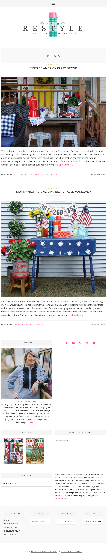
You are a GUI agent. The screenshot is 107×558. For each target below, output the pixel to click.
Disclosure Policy (12, 531)
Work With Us (10, 527)
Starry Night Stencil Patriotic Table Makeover (53, 191)
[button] (53, 3)
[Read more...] (66, 164)
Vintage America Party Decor (53, 68)
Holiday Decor (37, 174)
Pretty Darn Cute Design (71, 552)
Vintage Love (51, 174)
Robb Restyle (53, 24)
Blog (6, 520)
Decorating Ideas (21, 174)
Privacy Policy (10, 534)
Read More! (32, 422)
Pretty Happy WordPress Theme (44, 552)
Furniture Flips (21, 325)
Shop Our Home (11, 524)
